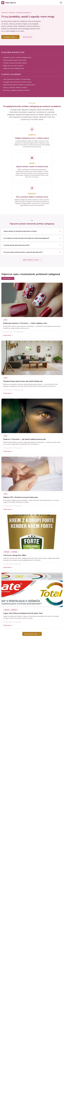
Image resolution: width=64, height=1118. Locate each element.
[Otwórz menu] (61, 2)
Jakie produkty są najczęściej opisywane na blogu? (20, 231)
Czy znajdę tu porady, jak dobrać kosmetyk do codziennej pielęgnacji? (26, 238)
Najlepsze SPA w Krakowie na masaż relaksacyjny (20, 497)
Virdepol (14, 551)
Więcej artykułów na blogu (31, 259)
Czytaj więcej (7, 335)
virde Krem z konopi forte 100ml (14, 555)
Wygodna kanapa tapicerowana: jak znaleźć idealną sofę (22, 381)
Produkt (7, 551)
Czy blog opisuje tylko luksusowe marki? (16, 245)
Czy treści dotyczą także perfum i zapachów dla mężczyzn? (23, 252)
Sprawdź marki (27, 37)
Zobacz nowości (7, 278)
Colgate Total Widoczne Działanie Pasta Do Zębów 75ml (22, 613)
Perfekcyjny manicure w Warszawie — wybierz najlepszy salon (25, 323)
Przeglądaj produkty (9, 37)
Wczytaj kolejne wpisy (31, 634)
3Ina (5, 319)
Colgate (6, 610)
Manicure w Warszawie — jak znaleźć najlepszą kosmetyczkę (24, 439)
